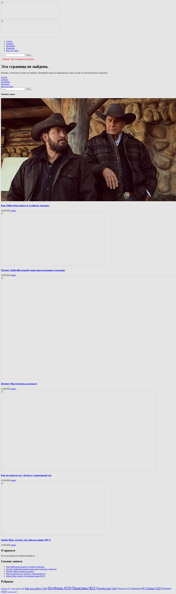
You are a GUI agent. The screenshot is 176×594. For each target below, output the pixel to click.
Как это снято (12, 50)
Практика (84, 588)
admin (13, 210)
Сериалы (137, 588)
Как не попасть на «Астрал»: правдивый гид (26, 475)
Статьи (9, 41)
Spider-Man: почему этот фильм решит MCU (26, 540)
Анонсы (9, 44)
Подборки (10, 46)
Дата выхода (17, 589)
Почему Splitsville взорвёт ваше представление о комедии (33, 270)
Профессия (107, 588)
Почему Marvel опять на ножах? (19, 383)
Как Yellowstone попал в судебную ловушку (25, 205)
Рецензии (10, 48)
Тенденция (12, 592)
